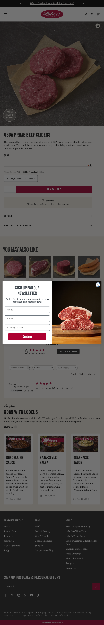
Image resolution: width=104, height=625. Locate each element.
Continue (27, 337)
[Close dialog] (98, 285)
